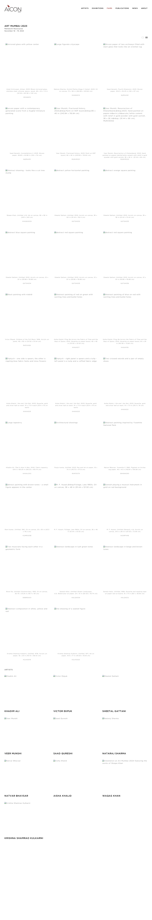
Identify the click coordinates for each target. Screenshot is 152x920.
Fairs (109, 8)
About (144, 8)
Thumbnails (146, 37)
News (135, 8)
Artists (85, 8)
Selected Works (143, 37)
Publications (122, 8)
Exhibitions (97, 8)
